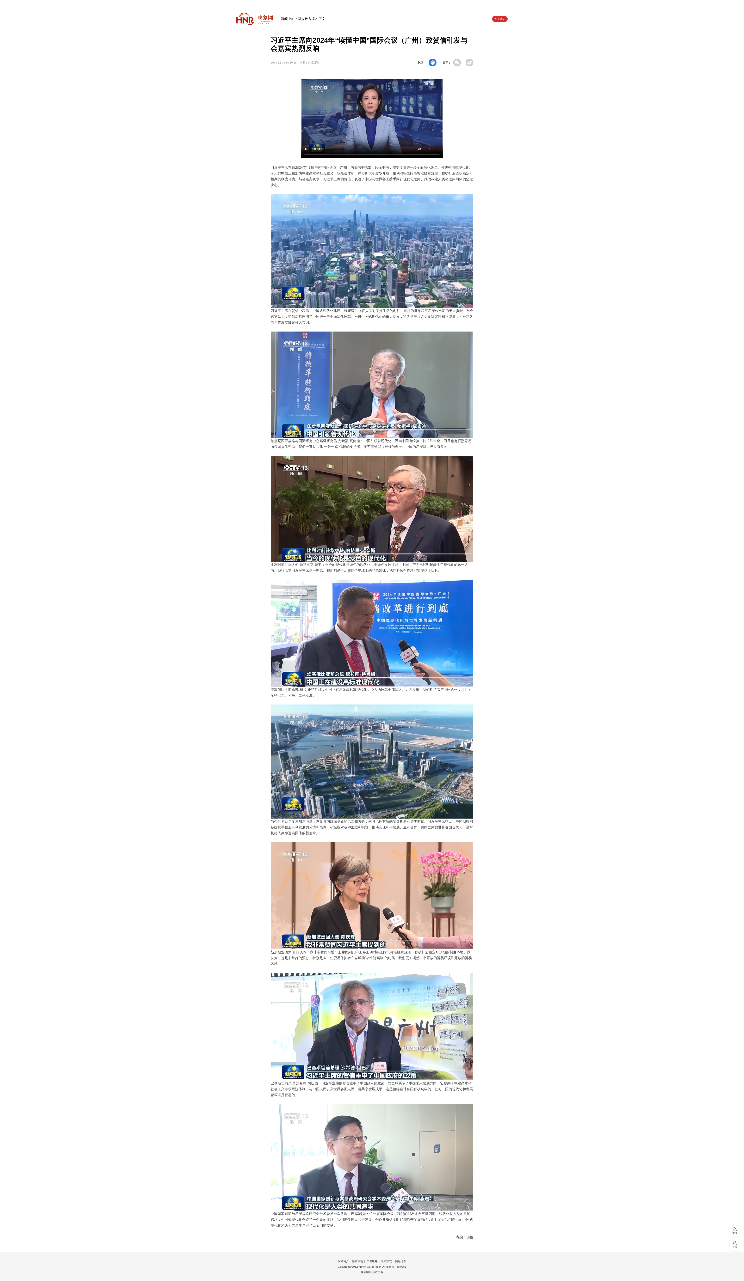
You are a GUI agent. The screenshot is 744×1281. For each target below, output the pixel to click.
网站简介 (343, 1261)
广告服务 (372, 1261)
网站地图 (400, 1261)
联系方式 (386, 1261)
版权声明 (357, 1261)
